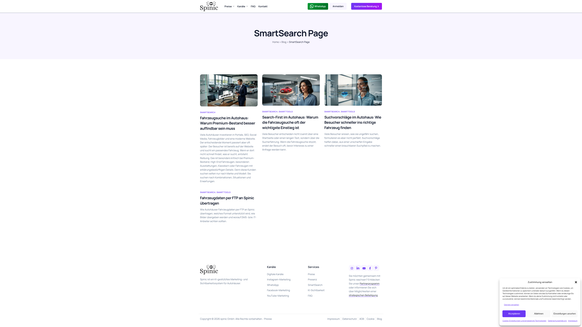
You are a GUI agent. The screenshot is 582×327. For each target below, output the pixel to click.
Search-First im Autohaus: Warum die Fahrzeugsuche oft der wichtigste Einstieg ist (290, 122)
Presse (268, 318)
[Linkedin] (358, 268)
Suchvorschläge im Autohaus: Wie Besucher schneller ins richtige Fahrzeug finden (352, 122)
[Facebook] (370, 268)
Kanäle (241, 6)
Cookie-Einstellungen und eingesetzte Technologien (524, 320)
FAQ (253, 6)
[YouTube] (364, 268)
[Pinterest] (376, 268)
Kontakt (263, 6)
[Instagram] (352, 268)
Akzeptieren (514, 313)
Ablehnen (538, 313)
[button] (575, 282)
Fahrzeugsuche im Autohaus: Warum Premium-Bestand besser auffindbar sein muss (227, 123)
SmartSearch (207, 112)
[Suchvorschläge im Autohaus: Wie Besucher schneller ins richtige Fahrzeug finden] (353, 90)
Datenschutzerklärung (557, 320)
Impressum (572, 320)
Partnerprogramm (369, 283)
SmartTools (286, 111)
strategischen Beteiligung (363, 295)
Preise (228, 6)
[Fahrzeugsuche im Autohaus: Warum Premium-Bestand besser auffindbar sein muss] (229, 90)
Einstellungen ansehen (565, 313)
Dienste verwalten (511, 304)
